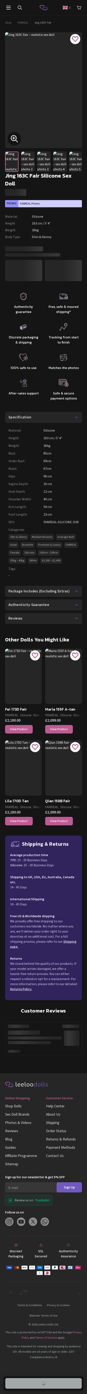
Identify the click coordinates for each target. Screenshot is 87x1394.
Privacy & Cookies (58, 1305)
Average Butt (65, 537)
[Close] (79, 1334)
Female (14, 553)
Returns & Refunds (61, 1139)
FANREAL (23, 23)
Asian (13, 545)
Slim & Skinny (18, 537)
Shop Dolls (13, 1106)
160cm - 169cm (48, 553)
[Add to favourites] (75, 39)
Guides (10, 1147)
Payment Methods (60, 1147)
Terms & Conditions (29, 1305)
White (33, 560)
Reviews (11, 1131)
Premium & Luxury (49, 545)
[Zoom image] (14, 139)
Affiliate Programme (21, 1155)
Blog (8, 1139)
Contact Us (55, 1155)
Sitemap (11, 1164)
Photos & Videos (18, 1122)
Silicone (29, 553)
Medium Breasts (42, 537)
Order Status (56, 1131)
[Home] (43, 7)
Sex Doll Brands (17, 1114)
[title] (57, 1345)
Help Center (55, 1106)
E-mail (13, 1187)
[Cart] (79, 7)
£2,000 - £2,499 (51, 560)
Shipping (52, 1122)
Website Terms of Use (43, 1316)
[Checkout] (43, 1270)
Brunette (27, 545)
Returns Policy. (21, 989)
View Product (19, 729)
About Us (53, 1114)
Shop (8, 23)
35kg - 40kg (17, 560)
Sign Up (69, 1187)
